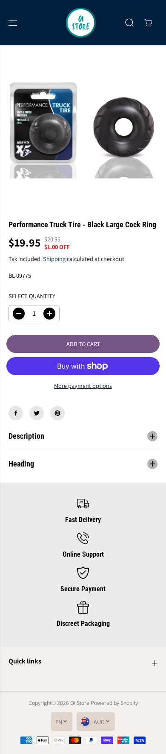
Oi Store (79, 703)
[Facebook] (16, 413)
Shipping (54, 259)
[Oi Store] (81, 23)
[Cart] (148, 22)
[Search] (129, 22)
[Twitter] (36, 413)
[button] (14, 22)
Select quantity (32, 296)
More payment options (83, 385)
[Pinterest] (57, 413)
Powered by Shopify (114, 703)
